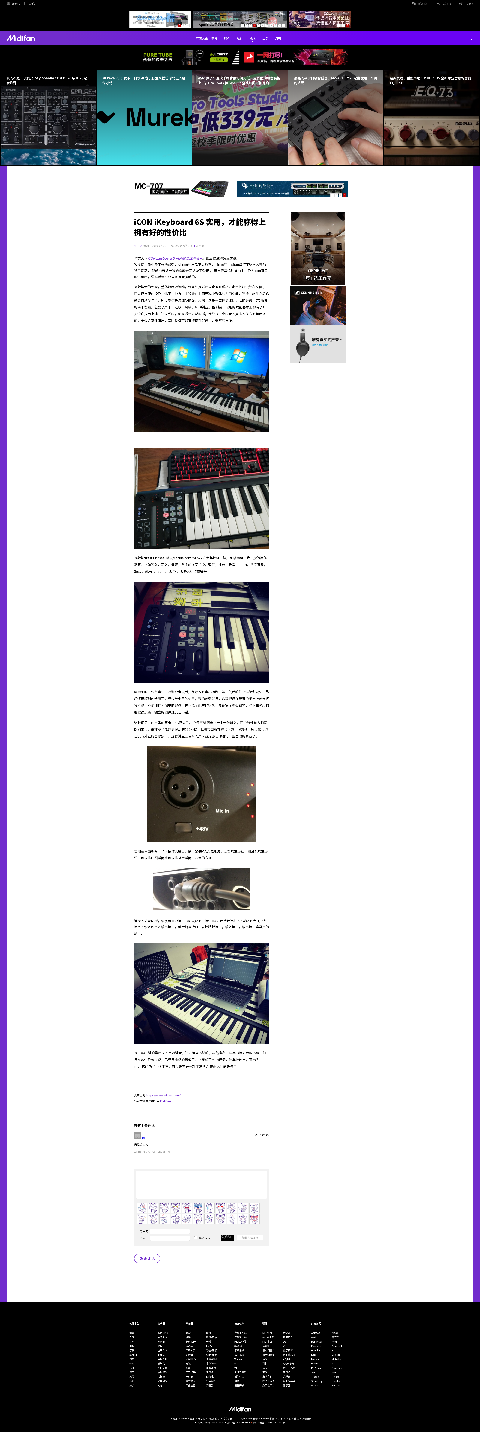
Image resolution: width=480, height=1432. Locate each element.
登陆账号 (16, 3)
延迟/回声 (191, 1341)
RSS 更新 (253, 1418)
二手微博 (468, 3)
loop (131, 1363)
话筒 (264, 1359)
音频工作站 (240, 1332)
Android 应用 (188, 1418)
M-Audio (336, 1359)
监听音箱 (267, 1376)
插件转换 (239, 1376)
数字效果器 (268, 1385)
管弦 (131, 1350)
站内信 (31, 3)
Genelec (316, 1350)
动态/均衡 (288, 1363)
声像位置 (190, 1385)
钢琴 (131, 1359)
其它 (160, 1385)
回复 (138, 1152)
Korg (314, 1354)
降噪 (208, 1332)
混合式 (161, 1354)
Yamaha (336, 1385)
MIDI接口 (267, 1341)
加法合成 (162, 1337)
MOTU (314, 1363)
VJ (235, 1368)
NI (333, 1363)
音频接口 (267, 1346)
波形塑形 (162, 1372)
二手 (265, 38)
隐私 (296, 1418)
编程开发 (239, 1385)
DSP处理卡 (268, 1381)
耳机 (264, 1363)
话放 (264, 1368)
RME (334, 1372)
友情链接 (306, 1418)
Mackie (315, 1359)
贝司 (131, 1341)
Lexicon (336, 1354)
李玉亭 (138, 246)
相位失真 (162, 1368)
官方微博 (446, 3)
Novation (337, 1368)
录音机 (210, 1372)
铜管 (131, 1332)
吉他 (131, 1368)
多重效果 (190, 1381)
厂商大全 (202, 38)
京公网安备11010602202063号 (269, 1422)
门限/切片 (191, 1372)
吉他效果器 (289, 1354)
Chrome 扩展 (267, 1418)
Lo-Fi (209, 1346)
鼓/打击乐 (134, 1354)
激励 (188, 1332)
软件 (240, 38)
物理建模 (162, 1381)
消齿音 (189, 1346)
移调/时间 (191, 1359)
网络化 (210, 1376)
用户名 (144, 1231)
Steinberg (316, 1381)
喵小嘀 (201, 1418)
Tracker (238, 1359)
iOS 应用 (173, 1418)
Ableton (315, 1332)
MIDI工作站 (240, 1341)
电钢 (131, 1346)
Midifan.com (168, 1101)
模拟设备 (288, 1337)
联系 (288, 1418)
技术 (253, 38)
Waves (315, 1385)
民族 (131, 1337)
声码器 (189, 1376)
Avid (334, 1341)
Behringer (316, 1341)
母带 (208, 1341)
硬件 (227, 38)
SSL (313, 1372)
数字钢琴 (288, 1350)
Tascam (315, 1376)
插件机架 (239, 1354)
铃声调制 (211, 1381)
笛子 (131, 1372)
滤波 (188, 1363)
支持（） (150, 1152)
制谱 (236, 1381)
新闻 (215, 38)
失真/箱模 (211, 1359)
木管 (131, 1381)
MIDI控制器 (268, 1337)
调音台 (189, 1354)
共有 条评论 (196, 246)
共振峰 (161, 1376)
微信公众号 (423, 3)
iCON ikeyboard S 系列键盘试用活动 (175, 258)
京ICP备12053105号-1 (238, 1422)
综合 (131, 1385)
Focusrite (316, 1346)
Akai (313, 1337)
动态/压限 (211, 1350)
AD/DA (286, 1359)
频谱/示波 (211, 1337)
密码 (142, 1238)
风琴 (131, 1376)
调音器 (210, 1385)
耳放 (264, 1372)
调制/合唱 (211, 1354)
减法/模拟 (163, 1332)
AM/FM (161, 1341)
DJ (235, 1363)
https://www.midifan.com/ (163, 1095)
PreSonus (316, 1368)
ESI (333, 1350)
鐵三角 (335, 1337)
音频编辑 (239, 1350)
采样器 (286, 1376)
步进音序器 (240, 1372)
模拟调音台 (268, 1350)
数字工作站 (289, 1368)
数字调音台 (268, 1354)
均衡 (188, 1368)
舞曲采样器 (289, 1381)
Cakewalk (337, 1346)
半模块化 (162, 1359)
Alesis (335, 1332)
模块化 (161, 1363)
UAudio (336, 1381)
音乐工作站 (240, 1337)
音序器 (286, 1385)
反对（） (165, 1152)
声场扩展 (190, 1350)
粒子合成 (162, 1350)
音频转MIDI (212, 1363)
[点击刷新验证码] (227, 1238)
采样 (160, 1346)
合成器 (286, 1332)
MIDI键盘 (267, 1332)
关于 (280, 1418)
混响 (188, 1337)
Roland (336, 1376)
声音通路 (211, 1368)
